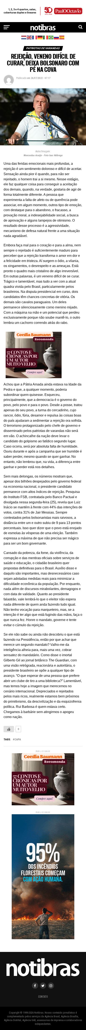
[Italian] (45, 37)
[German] (40, 37)
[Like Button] (9, 729)
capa (17, 739)
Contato (43, 997)
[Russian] (56, 37)
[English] (29, 37)
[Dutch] (24, 37)
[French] (35, 37)
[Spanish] (62, 37)
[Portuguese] (51, 37)
